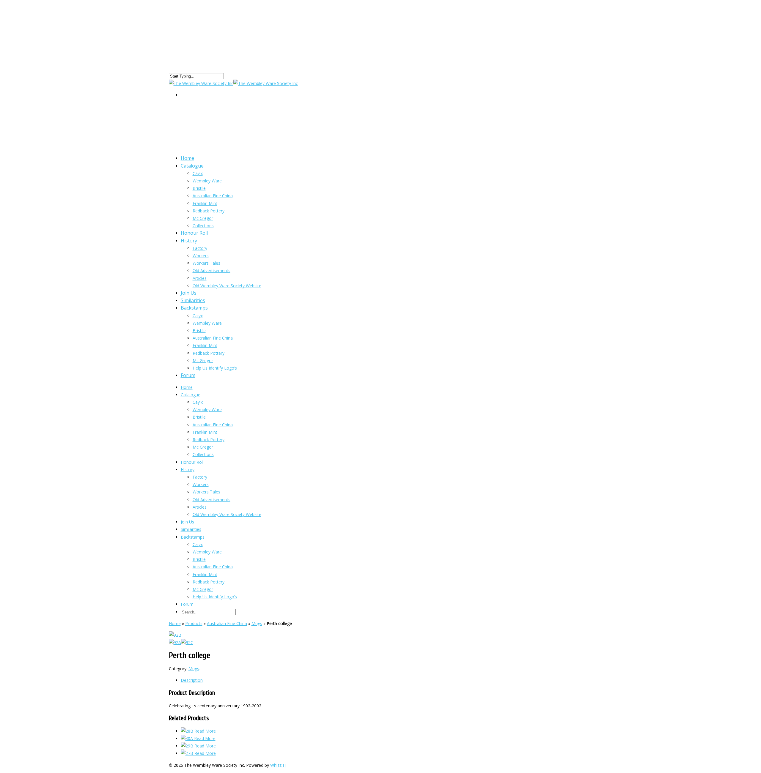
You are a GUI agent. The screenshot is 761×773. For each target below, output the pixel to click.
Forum (188, 375)
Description (192, 680)
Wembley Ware (207, 181)
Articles (200, 507)
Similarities (191, 529)
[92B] (175, 635)
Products (193, 623)
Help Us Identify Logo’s (215, 368)
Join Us (187, 522)
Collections (203, 454)
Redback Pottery (208, 211)
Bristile (199, 188)
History (189, 240)
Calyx (198, 315)
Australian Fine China (213, 195)
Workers (201, 255)
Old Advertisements (211, 270)
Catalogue (192, 166)
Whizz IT (278, 765)
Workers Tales (206, 263)
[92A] (175, 642)
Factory (200, 248)
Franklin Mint (205, 345)
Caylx (198, 173)
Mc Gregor (203, 360)
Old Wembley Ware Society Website (227, 285)
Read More (205, 731)
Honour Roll (192, 462)
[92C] (187, 642)
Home (187, 387)
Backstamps (194, 308)
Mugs (256, 623)
